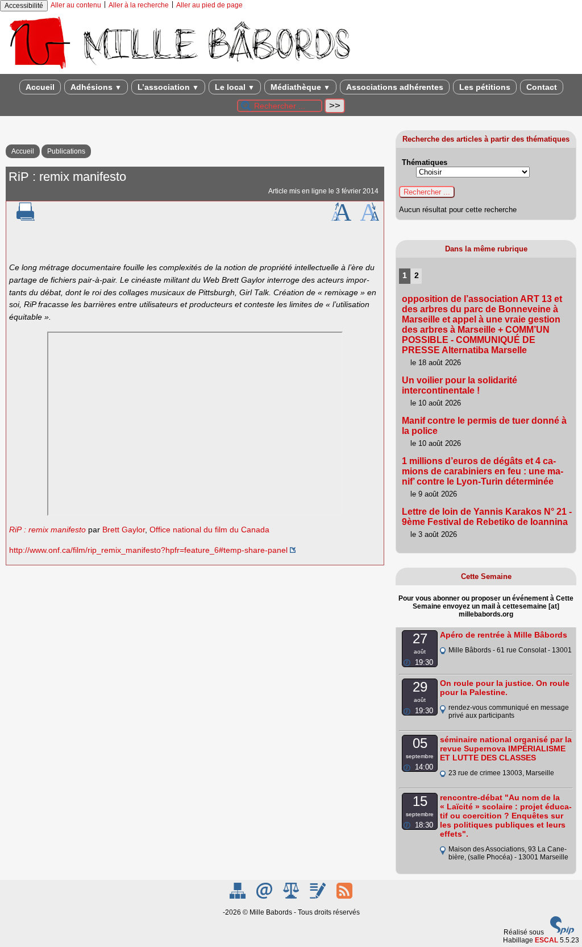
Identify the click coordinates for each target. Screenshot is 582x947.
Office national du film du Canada (209, 529)
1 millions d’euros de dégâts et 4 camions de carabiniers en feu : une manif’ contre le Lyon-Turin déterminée (482, 471)
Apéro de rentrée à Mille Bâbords (503, 634)
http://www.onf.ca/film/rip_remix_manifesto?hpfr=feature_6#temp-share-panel (148, 550)
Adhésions (96, 87)
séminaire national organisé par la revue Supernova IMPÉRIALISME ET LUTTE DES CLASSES (506, 748)
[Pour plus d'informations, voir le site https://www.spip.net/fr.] (562, 932)
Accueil (40, 87)
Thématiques (424, 162)
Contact (541, 87)
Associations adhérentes (394, 87)
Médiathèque (300, 87)
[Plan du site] (238, 896)
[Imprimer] (25, 218)
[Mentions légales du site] (291, 896)
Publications (66, 151)
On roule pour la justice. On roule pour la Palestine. (504, 688)
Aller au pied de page (209, 5)
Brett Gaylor (123, 529)
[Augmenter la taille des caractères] (341, 218)
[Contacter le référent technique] (265, 896)
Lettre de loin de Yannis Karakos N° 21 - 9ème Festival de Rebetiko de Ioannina (487, 517)
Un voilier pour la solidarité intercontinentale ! (459, 385)
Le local (235, 87)
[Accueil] (179, 70)
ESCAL (546, 940)
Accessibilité (24, 6)
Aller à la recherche (139, 5)
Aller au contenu (76, 5)
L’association (168, 87)
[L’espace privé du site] (318, 896)
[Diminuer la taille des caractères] (369, 218)
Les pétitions (484, 87)
